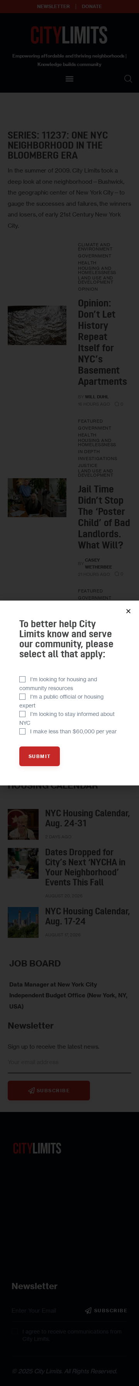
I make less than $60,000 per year (73, 731)
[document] (69, 693)
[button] (128, 611)
